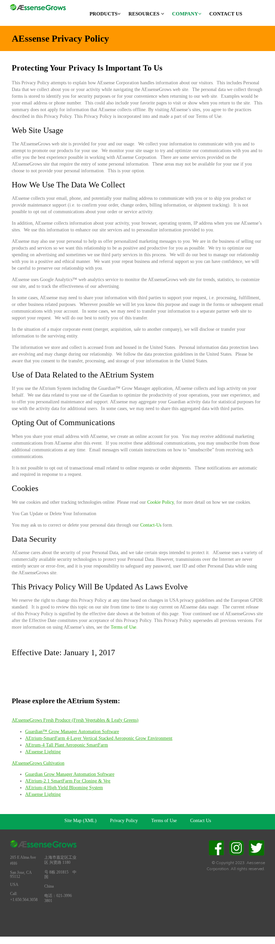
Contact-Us (150, 525)
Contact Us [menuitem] (225, 13)
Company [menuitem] (185, 13)
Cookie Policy (160, 502)
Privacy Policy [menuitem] (124, 820)
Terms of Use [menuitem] (164, 820)
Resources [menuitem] (143, 13)
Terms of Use (123, 627)
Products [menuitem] (103, 13)
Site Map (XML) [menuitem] (80, 820)
